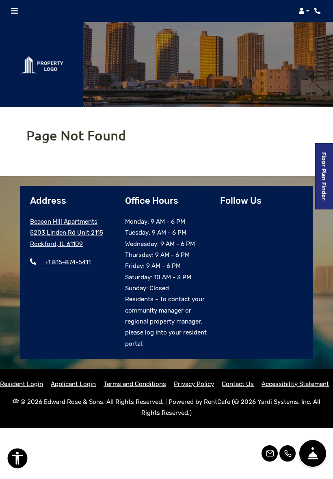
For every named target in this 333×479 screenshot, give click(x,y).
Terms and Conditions (135, 384)
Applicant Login (73, 384)
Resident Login (21, 384)
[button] (304, 11)
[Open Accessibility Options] (17, 460)
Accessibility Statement (295, 384)
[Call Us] (287, 453)
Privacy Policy (194, 384)
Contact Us (238, 384)
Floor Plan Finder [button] (324, 180)
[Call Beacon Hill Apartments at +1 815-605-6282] (318, 11)
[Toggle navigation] (14, 11)
